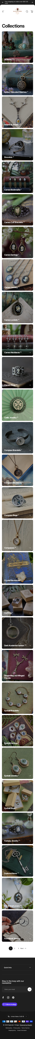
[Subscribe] (30, 989)
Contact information (22, 1030)
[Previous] (3, 2)
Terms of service (25, 1028)
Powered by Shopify (26, 1025)
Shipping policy (12, 1030)
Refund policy (9, 1028)
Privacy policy (16, 1028)
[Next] (32, 2)
